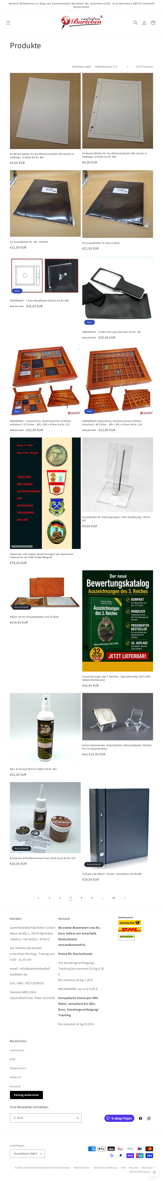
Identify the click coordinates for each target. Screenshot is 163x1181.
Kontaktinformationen (141, 1171)
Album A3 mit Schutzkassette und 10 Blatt (34, 616)
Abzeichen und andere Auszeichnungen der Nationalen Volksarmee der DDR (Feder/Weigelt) (42, 556)
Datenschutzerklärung (105, 1167)
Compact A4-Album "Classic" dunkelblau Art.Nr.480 (112, 874)
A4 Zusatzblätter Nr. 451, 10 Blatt (29, 242)
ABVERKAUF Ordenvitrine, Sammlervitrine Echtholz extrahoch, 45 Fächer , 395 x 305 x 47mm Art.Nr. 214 (112, 423)
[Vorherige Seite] (38, 897)
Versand (15, 1086)
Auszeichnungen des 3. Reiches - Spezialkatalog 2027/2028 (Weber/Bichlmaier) (116, 678)
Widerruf (15, 1077)
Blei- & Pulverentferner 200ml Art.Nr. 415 (33, 769)
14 (113, 898)
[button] (8, 22)
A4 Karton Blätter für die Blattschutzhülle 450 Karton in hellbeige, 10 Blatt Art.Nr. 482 (42, 155)
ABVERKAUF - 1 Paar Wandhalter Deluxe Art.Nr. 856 (39, 300)
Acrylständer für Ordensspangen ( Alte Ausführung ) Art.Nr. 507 (116, 519)
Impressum (17, 1050)
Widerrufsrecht (82, 1167)
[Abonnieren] (77, 1118)
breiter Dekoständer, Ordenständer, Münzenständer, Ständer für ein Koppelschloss (117, 747)
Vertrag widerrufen (26, 1095)
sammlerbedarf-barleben (36, 1167)
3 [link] (71, 898)
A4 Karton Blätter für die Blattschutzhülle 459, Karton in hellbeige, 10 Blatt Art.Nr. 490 (114, 155)
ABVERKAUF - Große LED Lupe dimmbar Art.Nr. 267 (111, 332)
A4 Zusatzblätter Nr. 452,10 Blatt (101, 243)
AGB (12, 1059)
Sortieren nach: (81, 66)
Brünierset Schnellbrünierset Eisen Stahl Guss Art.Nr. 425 (42, 858)
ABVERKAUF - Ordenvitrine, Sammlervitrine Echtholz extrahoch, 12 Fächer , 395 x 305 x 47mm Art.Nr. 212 (40, 423)
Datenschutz (18, 1068)
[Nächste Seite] (124, 897)
